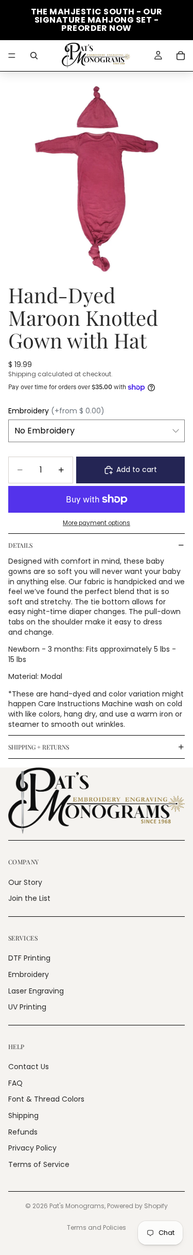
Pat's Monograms (76, 1205)
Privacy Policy (32, 1148)
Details (20, 545)
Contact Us (28, 1066)
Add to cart (136, 469)
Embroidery (28, 974)
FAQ (15, 1083)
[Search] (34, 55)
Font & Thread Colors (46, 1099)
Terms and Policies (96, 1227)
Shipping (23, 1115)
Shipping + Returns (38, 747)
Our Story (25, 882)
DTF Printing (29, 958)
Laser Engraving (36, 990)
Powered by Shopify (137, 1205)
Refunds (23, 1131)
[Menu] (12, 55)
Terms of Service (38, 1164)
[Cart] (180, 55)
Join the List (29, 898)
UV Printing (27, 1007)
